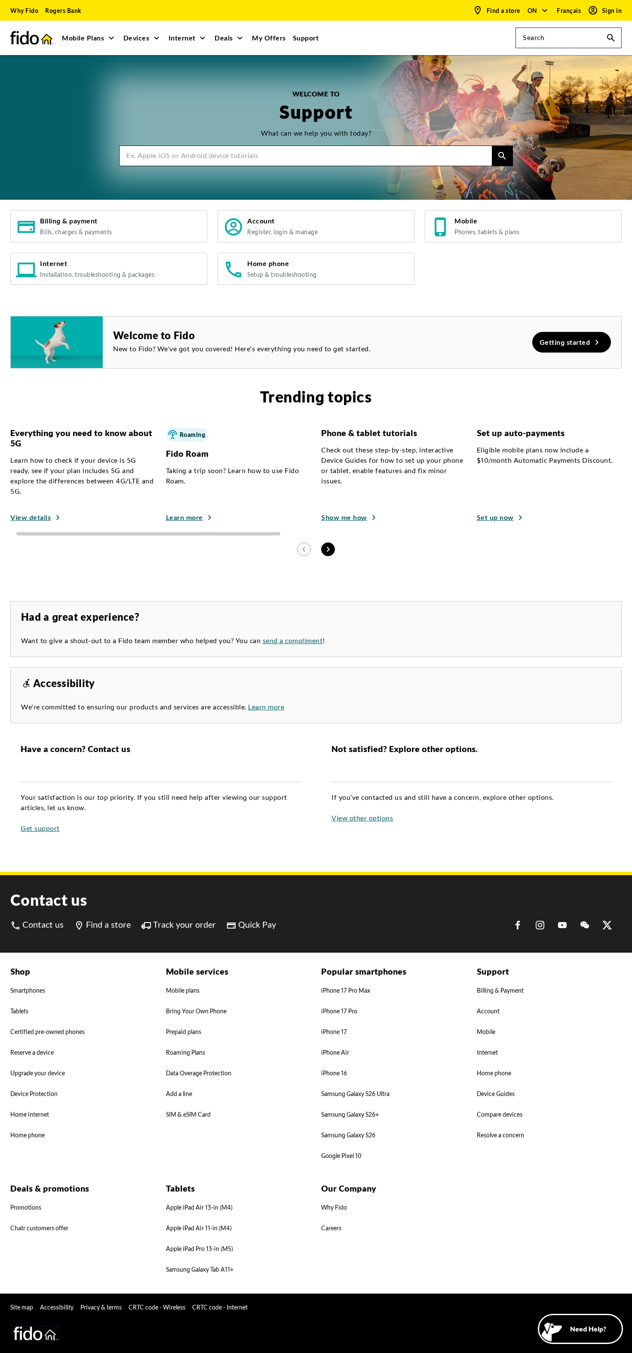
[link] (24, 10)
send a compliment (293, 640)
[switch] (570, 10)
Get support (40, 828)
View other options (362, 818)
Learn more (266, 707)
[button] (538, 10)
